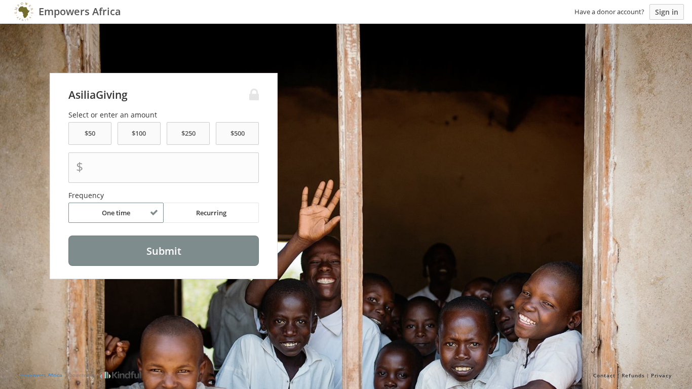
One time (116, 212)
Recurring (211, 212)
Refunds (633, 375)
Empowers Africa (41, 374)
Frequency (86, 195)
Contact (604, 375)
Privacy (661, 375)
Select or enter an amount (112, 115)
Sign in (666, 12)
